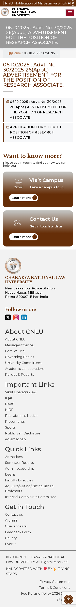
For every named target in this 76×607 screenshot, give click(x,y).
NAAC (9, 404)
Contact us (14, 514)
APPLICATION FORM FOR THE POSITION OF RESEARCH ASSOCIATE (36, 132)
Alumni (11, 520)
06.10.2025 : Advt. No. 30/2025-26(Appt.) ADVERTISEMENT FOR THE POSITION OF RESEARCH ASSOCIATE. (38, 109)
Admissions (13, 457)
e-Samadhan (15, 439)
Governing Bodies (19, 357)
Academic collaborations (24, 369)
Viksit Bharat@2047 (21, 392)
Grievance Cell (17, 526)
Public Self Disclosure (22, 433)
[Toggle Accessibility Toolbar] (68, 599)
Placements (15, 422)
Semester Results (19, 463)
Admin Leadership (19, 468)
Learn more (24, 197)
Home (16, 53)
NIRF (9, 410)
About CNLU (15, 339)
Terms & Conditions (54, 588)
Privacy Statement (55, 582)
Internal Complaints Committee (30, 497)
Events (10, 544)
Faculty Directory (19, 480)
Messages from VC (19, 345)
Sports (10, 427)
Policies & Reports (19, 375)
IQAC (9, 398)
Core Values (14, 351)
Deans (10, 474)
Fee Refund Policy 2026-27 (43, 593)
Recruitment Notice (21, 416)
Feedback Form (18, 532)
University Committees (23, 363)
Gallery (11, 538)
